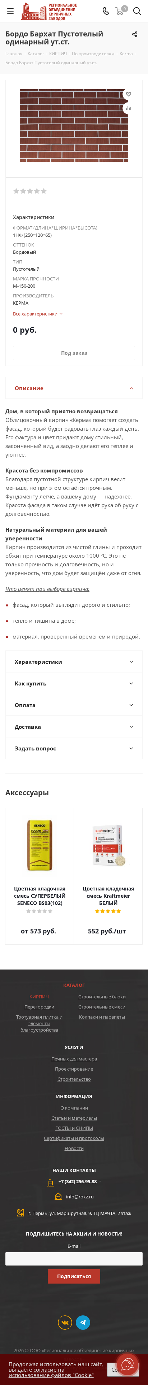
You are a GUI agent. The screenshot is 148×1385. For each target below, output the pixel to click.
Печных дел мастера (74, 1058)
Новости (74, 1148)
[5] (44, 191)
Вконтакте (65, 1322)
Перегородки (39, 1006)
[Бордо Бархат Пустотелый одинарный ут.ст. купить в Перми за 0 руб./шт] (74, 125)
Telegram (83, 1322)
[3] (30, 191)
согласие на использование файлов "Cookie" (51, 1372)
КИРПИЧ (39, 996)
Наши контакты (74, 1170)
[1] (16, 191)
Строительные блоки (102, 996)
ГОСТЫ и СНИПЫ (74, 1128)
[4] (37, 191)
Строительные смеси (101, 1006)
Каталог (74, 985)
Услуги (74, 1047)
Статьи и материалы (74, 1118)
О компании (74, 1108)
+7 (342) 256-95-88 (78, 1181)
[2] (23, 191)
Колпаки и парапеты (102, 1017)
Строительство (74, 1079)
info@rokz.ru (80, 1196)
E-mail (74, 1246)
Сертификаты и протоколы (74, 1138)
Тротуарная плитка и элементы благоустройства (39, 1023)
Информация (74, 1096)
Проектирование (74, 1069)
